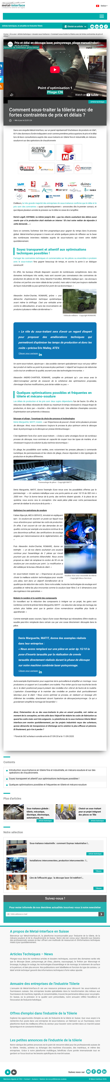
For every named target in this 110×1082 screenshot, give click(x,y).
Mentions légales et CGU (12, 1079)
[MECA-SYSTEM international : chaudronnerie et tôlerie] (83, 168)
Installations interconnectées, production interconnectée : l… (59, 860)
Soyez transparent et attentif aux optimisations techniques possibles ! (44, 778)
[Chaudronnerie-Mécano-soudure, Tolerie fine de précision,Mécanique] (69, 152)
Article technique (24, 34)
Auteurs (35, 1079)
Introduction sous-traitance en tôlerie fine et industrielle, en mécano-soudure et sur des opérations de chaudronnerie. (52, 771)
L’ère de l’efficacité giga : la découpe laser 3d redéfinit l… (57, 878)
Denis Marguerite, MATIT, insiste (27, 422)
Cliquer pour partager (28, 353)
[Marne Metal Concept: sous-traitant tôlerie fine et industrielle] (64, 168)
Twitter (101, 26)
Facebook (106, 26)
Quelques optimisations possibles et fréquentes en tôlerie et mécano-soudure (48, 784)
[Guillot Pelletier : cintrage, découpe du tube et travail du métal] (42, 152)
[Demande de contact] (55, 190)
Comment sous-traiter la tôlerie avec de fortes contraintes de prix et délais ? (53, 35)
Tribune (98, 871)
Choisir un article (75, 26)
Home (5, 34)
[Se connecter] (8, 1072)
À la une (13, 34)
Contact (27, 1079)
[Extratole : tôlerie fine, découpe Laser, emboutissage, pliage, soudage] (45, 168)
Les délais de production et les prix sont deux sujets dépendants (43, 401)
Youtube (92, 26)
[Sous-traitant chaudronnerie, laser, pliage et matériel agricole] (27, 168)
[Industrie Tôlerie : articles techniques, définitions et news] (12, 4)
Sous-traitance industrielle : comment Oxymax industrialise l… (59, 843)
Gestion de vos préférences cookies (53, 1079)
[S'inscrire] (14, 1072)
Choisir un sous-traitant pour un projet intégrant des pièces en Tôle (90, 811)
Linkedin (97, 26)
